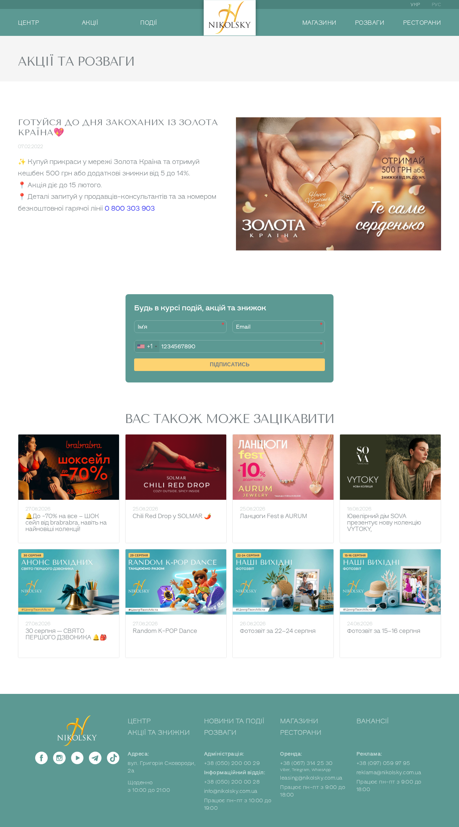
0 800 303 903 (130, 208)
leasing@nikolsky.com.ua (311, 778)
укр (415, 4)
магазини (319, 23)
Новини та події (234, 721)
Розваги (220, 733)
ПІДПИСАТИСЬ (230, 364)
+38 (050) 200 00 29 (232, 763)
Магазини (299, 721)
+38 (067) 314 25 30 (306, 763)
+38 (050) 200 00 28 (232, 782)
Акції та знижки (159, 733)
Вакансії (372, 721)
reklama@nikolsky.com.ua (388, 773)
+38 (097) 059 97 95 (383, 763)
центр (28, 23)
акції (90, 23)
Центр (139, 721)
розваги (370, 23)
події (148, 23)
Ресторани (300, 733)
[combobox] (146, 346)
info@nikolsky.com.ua (230, 791)
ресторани (422, 23)
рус (436, 4)
